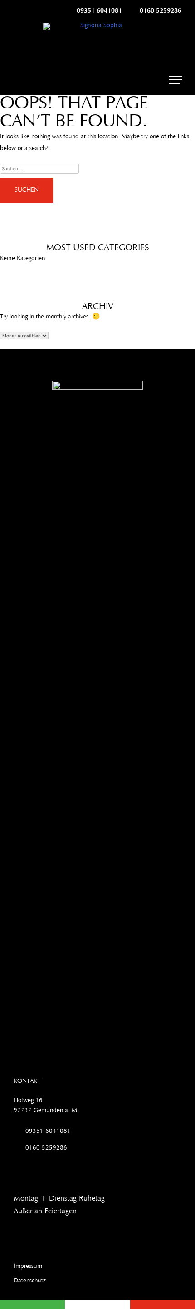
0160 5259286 (160, 11)
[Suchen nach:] (97, 169)
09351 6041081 (99, 11)
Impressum (28, 1266)
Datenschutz (30, 1281)
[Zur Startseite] (97, 26)
